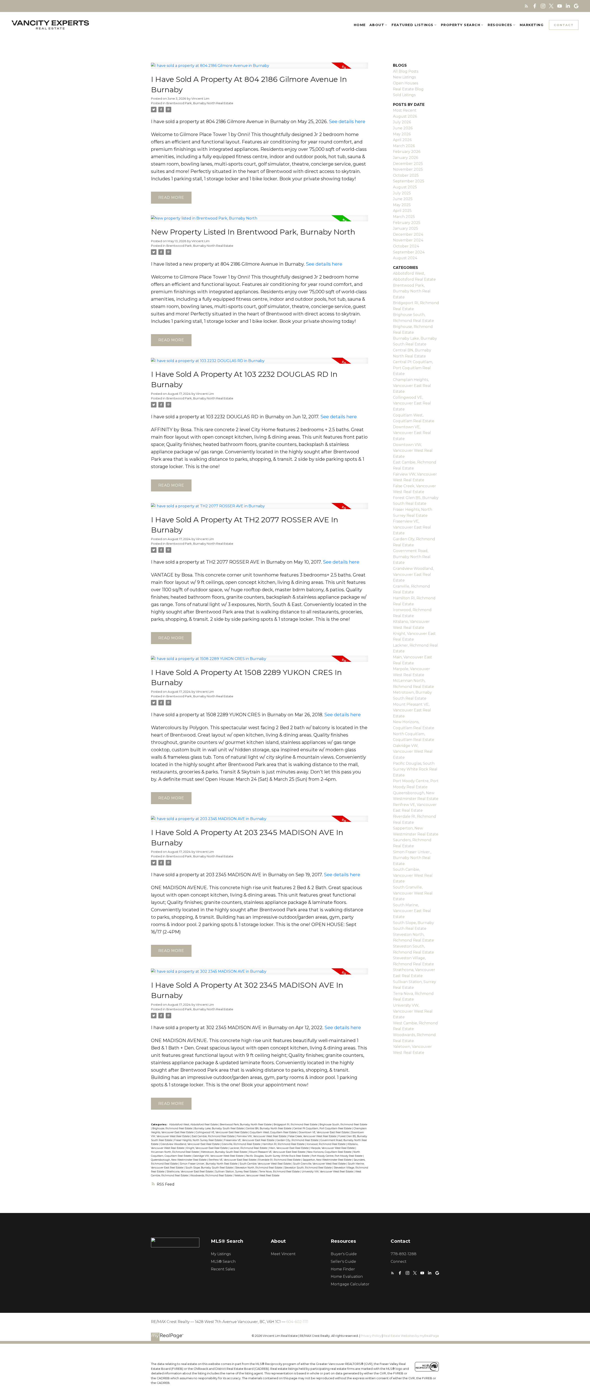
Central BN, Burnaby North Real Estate (269, 1128)
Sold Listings (404, 95)
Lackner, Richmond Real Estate (249, 1148)
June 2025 (403, 199)
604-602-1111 (297, 1322)
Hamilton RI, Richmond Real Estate (283, 1144)
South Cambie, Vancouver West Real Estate (265, 1163)
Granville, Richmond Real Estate (241, 1144)
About (376, 25)
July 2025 (402, 193)
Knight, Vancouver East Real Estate (207, 1148)
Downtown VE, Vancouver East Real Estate (324, 1132)
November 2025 (408, 169)
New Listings (404, 77)
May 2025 (402, 205)
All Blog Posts (405, 71)
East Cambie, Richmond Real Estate (213, 1136)
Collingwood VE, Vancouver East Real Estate (222, 1132)
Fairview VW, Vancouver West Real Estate (262, 1136)
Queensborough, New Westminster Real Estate (179, 1159)
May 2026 (402, 134)
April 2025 (402, 210)
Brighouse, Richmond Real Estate (172, 1128)
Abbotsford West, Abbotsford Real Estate (193, 1124)
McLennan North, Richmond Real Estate (175, 1151)
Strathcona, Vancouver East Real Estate (190, 1171)
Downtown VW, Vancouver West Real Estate (413, 451)
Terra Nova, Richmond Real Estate (279, 1171)
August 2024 (405, 258)
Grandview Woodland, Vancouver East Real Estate (190, 1144)
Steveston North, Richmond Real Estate (259, 1167)
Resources (500, 25)
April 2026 (402, 140)
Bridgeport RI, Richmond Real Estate (296, 1124)
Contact (564, 25)
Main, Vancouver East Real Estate (289, 1148)
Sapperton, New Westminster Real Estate (327, 1159)
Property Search (461, 25)
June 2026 (403, 128)
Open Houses (405, 83)
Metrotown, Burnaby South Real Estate (224, 1151)
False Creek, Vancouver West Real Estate (312, 1136)
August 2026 (405, 116)
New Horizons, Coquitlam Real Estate (329, 1151)
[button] (526, 6)
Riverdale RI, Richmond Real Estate (279, 1159)
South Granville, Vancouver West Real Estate (319, 1163)
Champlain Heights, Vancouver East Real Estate (412, 385)
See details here (347, 121)
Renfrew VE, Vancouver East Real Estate (233, 1159)
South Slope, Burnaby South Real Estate (209, 1167)
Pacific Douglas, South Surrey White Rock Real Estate (277, 1155)
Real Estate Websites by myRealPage (411, 1336)
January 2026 (405, 157)
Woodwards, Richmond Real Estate (211, 1175)
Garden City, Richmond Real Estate (297, 1140)
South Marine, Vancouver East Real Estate (412, 911)
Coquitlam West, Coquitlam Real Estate (273, 1132)
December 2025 (408, 163)
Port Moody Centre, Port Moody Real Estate (337, 1155)
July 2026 (402, 122)
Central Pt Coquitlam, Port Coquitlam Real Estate (322, 1128)
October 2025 (406, 175)
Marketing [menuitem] (532, 25)
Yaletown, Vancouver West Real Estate (256, 1175)
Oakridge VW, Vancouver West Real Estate (218, 1155)
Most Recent (404, 110)
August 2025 (405, 187)
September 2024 (409, 252)
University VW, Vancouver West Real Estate (328, 1171)
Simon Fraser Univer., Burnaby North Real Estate (209, 1163)
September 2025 (408, 181)
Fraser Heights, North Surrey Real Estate (198, 1140)
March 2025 (404, 216)
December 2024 (408, 234)
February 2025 (406, 222)
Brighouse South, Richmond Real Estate (343, 1124)
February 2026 (406, 151)
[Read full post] (259, 68)
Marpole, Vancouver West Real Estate (333, 1148)
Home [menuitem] (360, 25)
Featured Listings (413, 25)
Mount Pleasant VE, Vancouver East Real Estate (277, 1151)
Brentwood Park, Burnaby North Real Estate (199, 103)
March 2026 (404, 146)
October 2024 (406, 246)
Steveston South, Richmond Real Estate (308, 1167)
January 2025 (405, 228)
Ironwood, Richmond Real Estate (326, 1144)
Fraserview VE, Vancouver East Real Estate (249, 1140)
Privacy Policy (371, 1336)
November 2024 (408, 240)
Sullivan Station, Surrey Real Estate (236, 1171)
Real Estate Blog (408, 89)
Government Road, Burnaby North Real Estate (412, 557)
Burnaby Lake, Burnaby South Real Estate (219, 1128)
